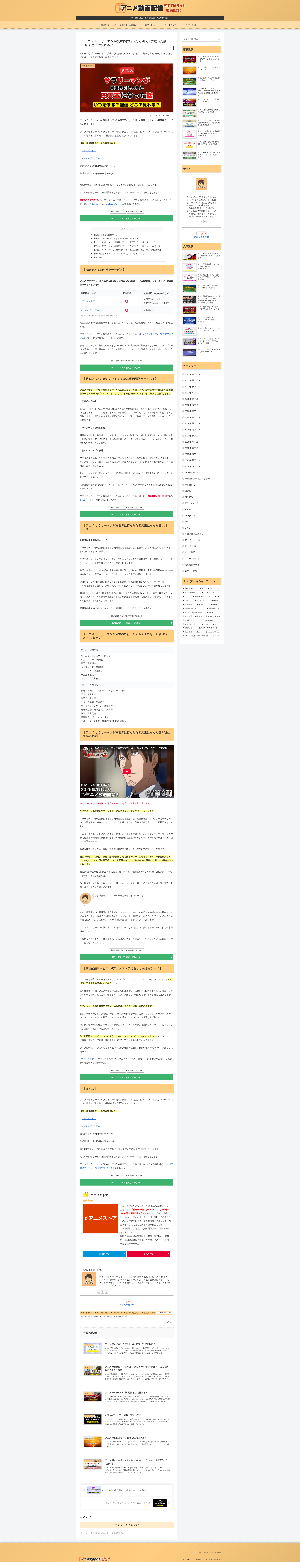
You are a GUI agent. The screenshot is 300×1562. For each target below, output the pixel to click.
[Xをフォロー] (98, 1292)
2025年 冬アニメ (87, 1313)
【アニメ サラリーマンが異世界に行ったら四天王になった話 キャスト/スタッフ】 (127, 246)
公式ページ (149, 1254)
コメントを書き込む (127, 1524)
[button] (219, 39)
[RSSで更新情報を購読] (106, 1292)
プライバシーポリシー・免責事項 (209, 1552)
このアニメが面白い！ (133, 1313)
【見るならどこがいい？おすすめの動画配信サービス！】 (117, 238)
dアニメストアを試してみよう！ (126, 218)
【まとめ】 (98, 257)
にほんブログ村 (126, 1305)
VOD (96, 1317)
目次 (123, 229)
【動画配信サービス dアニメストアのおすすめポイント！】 (119, 254)
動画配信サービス (149, 1313)
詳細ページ (104, 1254)
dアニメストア (89, 151)
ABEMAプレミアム (91, 158)
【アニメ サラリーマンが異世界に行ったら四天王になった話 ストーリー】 (124, 242)
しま (101, 1273)
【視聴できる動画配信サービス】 (107, 235)
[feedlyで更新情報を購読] (102, 1292)
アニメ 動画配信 (107, 1317)
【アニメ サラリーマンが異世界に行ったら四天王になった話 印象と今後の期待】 (127, 250)
